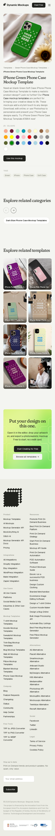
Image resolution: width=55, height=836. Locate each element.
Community (8, 708)
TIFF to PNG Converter (13, 732)
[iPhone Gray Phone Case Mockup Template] (47, 137)
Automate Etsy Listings (40, 623)
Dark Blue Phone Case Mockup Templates (26, 220)
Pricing (6, 547)
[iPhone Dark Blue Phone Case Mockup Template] (29, 143)
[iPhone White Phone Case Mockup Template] (5, 149)
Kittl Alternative (36, 677)
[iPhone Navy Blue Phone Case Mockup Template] (17, 143)
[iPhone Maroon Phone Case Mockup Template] (11, 131)
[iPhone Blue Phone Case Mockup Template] (41, 143)
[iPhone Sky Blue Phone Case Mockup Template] (23, 143)
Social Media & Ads (12, 601)
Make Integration (10, 577)
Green (7, 175)
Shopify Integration (11, 564)
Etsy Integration (10, 568)
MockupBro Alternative (40, 696)
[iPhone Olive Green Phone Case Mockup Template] (5, 143)
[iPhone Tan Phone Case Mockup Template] (29, 131)
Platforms (7, 597)
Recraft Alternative (38, 709)
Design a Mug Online (39, 612)
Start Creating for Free (27, 448)
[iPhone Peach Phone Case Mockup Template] (5, 131)
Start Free (38, 5)
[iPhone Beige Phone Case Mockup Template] (47, 131)
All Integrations (10, 559)
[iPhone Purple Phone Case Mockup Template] (17, 137)
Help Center (8, 712)
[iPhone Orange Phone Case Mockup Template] (5, 137)
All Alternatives (36, 650)
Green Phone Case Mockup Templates (31, 68)
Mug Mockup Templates (14, 650)
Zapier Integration (11, 581)
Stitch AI (7, 536)
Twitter (33, 725)
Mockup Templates (12, 519)
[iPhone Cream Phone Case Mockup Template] (35, 131)
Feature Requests (11, 695)
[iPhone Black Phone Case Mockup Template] (47, 143)
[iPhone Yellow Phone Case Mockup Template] (11, 137)
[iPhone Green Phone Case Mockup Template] (11, 143)
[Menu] (49, 5)
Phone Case (28, 175)
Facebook (34, 721)
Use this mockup (14, 158)
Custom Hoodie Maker (40, 607)
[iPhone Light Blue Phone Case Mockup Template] (35, 143)
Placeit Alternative (38, 654)
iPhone (17, 175)
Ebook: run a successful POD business (37, 577)
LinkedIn (33, 729)
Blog (5, 691)
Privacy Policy (36, 745)
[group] (27, 220)
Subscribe (10, 789)
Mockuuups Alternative (40, 700)
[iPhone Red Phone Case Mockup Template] (29, 137)
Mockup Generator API (13, 527)
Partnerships (9, 716)
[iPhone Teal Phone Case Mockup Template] (23, 131)
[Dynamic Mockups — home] (16, 5)
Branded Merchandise (39, 591)
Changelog (8, 699)
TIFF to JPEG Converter (14, 728)
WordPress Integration (13, 572)
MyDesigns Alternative (40, 673)
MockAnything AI (11, 532)
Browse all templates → (27, 456)
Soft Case (42, 175)
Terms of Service (37, 741)
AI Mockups (8, 523)
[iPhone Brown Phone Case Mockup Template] (41, 131)
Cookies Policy (37, 750)
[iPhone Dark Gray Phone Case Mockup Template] (35, 137)
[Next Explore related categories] (13, 210)
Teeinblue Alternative (39, 704)
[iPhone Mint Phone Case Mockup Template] (17, 131)
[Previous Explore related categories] (6, 210)
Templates (7, 68)
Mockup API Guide (38, 548)
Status (6, 703)
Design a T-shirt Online (40, 603)
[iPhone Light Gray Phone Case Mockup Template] (41, 137)
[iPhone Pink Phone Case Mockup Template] (23, 137)
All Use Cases (9, 593)
